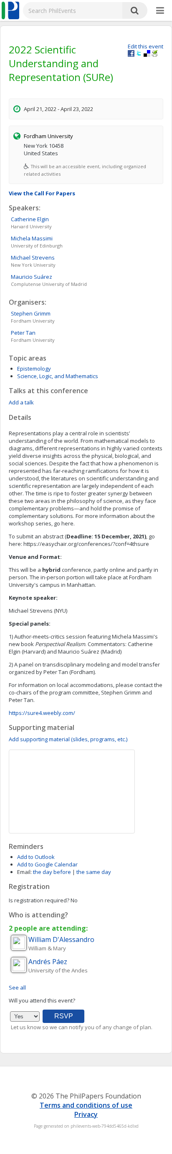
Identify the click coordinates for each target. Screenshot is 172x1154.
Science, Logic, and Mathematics (57, 376)
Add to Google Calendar (47, 864)
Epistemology (34, 368)
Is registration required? (39, 900)
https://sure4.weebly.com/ (42, 713)
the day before (52, 872)
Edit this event (145, 46)
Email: (24, 872)
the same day (93, 872)
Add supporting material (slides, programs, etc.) (68, 739)
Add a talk (21, 402)
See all (17, 987)
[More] (160, 11)
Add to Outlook (36, 857)
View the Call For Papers (42, 193)
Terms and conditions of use (86, 1105)
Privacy (86, 1114)
